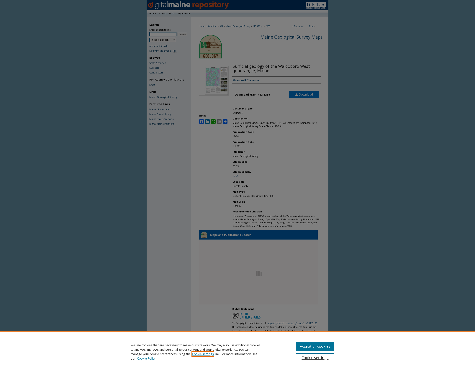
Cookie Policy (146, 358)
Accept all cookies (315, 346)
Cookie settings (203, 354)
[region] (237, 351)
